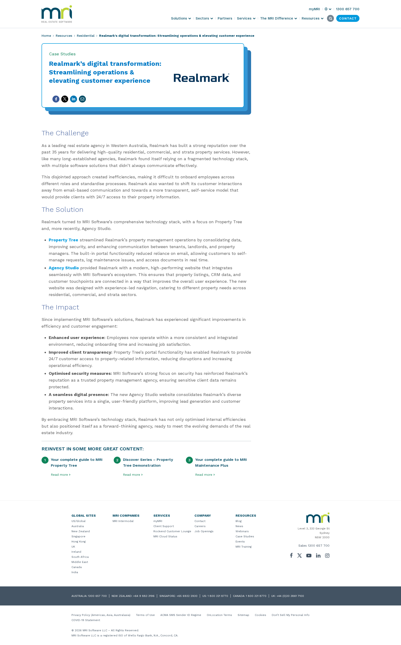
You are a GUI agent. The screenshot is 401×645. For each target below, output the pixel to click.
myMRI (157, 521)
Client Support (163, 526)
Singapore (78, 536)
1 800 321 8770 (218, 596)
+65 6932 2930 (187, 596)
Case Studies (245, 536)
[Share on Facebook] (55, 99)
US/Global (78, 521)
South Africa (80, 557)
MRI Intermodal (123, 521)
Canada (76, 567)
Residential (85, 35)
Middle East (79, 562)
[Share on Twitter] (64, 99)
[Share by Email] (82, 99)
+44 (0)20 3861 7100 (290, 596)
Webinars (242, 531)
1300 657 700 (319, 545)
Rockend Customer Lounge (172, 531)
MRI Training (244, 546)
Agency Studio (64, 267)
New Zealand (80, 531)
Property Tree (63, 239)
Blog (239, 521)
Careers (200, 526)
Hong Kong (78, 541)
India (74, 572)
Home (46, 35)
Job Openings (203, 531)
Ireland (76, 551)
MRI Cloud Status (165, 536)
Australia (77, 526)
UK (73, 546)
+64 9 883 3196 (144, 596)
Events (240, 541)
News (239, 526)
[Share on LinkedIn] (73, 99)
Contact (199, 521)
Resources (64, 35)
